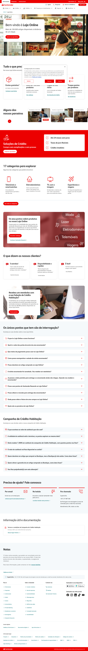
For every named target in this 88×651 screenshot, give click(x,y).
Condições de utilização (53, 636)
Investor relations (31, 587)
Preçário (5, 636)
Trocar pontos (14, 312)
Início (4, 12)
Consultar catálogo (15, 235)
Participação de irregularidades (48, 640)
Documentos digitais (23, 627)
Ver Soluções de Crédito (53, 95)
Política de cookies (39, 636)
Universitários (8, 604)
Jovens (6, 600)
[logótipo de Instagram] (71, 594)
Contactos (49, 587)
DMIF (61, 640)
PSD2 (74, 640)
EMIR (68, 640)
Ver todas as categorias (11, 203)
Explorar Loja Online (10, 151)
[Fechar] (64, 66)
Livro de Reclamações (22, 640)
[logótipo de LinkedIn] (75, 594)
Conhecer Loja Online (11, 91)
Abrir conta (82, 4)
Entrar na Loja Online (12, 37)
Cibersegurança (30, 597)
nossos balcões (35, 565)
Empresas (7, 590)
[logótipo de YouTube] (83, 594)
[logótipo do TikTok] (79, 594)
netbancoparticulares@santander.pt (15, 498)
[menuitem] (6, 1)
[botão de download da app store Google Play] (80, 586)
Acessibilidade (30, 614)
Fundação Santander (31, 611)
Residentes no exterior (10, 611)
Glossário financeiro (9, 618)
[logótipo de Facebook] (67, 594)
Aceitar (60, 81)
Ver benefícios (71, 96)
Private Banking (9, 607)
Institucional (8, 593)
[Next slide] (9, 121)
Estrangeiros (8, 614)
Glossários (13, 636)
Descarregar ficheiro (13, 532)
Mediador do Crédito (8, 640)
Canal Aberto (34, 640)
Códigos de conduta (67, 636)
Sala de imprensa (31, 590)
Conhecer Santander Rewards (18, 240)
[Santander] (7, 5)
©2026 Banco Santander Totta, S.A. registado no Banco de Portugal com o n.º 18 (69, 649)
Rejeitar (49, 81)
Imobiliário (29, 607)
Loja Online (9, 12)
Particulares (8, 587)
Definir (29, 81)
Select (6, 597)
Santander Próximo (51, 593)
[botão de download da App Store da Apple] (70, 586)
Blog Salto (29, 600)
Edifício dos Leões (31, 604)
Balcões (49, 590)
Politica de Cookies (36, 77)
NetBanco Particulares (8, 627)
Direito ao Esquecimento (20, 643)
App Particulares (36, 627)
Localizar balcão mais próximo (41, 500)
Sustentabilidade (31, 593)
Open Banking (6, 643)
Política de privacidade (25, 636)
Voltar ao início (7, 572)
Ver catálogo (29, 95)
